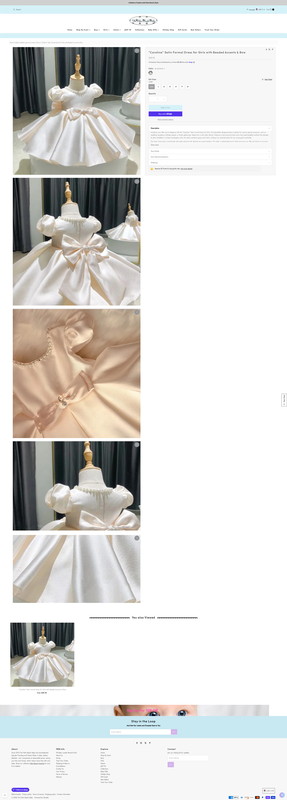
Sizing (58, 758)
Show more (155, 144)
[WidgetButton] (282, 795)
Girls (105, 30)
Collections (139, 30)
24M (151, 86)
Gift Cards (182, 30)
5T (170, 86)
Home (69, 30)
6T (176, 86)
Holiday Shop (168, 30)
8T (188, 86)
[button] (210, 128)
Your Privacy (60, 771)
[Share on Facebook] (266, 49)
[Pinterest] (149, 742)
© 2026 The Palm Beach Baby (22, 797)
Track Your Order (212, 30)
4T (164, 86)
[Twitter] (145, 742)
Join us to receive (186, 169)
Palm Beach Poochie (37, 763)
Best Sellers (196, 30)
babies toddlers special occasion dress (27, 42)
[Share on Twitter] (270, 49)
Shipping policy (50, 794)
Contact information (63, 794)
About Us (59, 755)
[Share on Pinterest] (272, 49)
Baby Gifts (153, 30)
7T (182, 86)
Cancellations (60, 766)
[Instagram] (141, 742)
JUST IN (128, 30)
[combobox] (77, 9)
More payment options (165, 119)
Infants (116, 30)
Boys (96, 30)
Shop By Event (82, 30)
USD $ (261, 9)
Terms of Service (62, 774)
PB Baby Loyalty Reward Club (66, 752)
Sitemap (59, 777)
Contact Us (60, 769)
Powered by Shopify (42, 797)
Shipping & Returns (63, 763)
